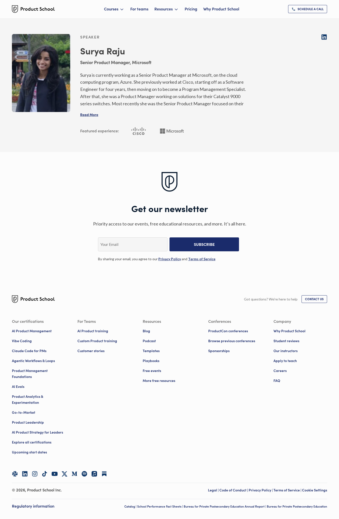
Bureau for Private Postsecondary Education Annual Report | (225, 506)
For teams (139, 8)
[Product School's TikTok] (45, 474)
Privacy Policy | (261, 490)
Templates (151, 351)
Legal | (213, 490)
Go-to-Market (23, 412)
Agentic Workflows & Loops (33, 361)
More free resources (159, 380)
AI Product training (92, 331)
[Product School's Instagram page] (35, 474)
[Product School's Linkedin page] (25, 474)
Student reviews (286, 341)
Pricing (191, 8)
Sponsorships (219, 351)
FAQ (276, 380)
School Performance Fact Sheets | (160, 506)
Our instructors (285, 351)
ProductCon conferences (228, 331)
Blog (146, 331)
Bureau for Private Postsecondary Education (297, 506)
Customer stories (90, 351)
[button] (89, 114)
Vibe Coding (22, 341)
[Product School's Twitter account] (65, 474)
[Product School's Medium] (74, 474)
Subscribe (204, 244)
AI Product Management (32, 331)
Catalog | (130, 506)
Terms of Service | (287, 490)
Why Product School (221, 8)
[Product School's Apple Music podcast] (94, 474)
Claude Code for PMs (29, 351)
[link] (307, 9)
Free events (152, 371)
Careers (280, 371)
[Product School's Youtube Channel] (55, 474)
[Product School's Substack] (104, 474)
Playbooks (151, 361)
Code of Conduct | (234, 490)
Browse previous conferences (231, 341)
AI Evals (18, 386)
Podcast (149, 341)
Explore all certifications (31, 442)
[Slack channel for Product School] (15, 474)
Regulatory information (33, 506)
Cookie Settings (314, 490)
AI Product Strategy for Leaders (37, 432)
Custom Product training (97, 341)
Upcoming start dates (29, 452)
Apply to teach (285, 361)
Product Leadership (28, 422)
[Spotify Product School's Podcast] (84, 474)
